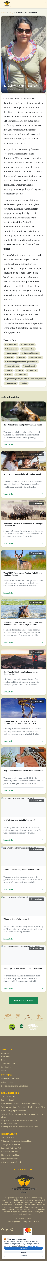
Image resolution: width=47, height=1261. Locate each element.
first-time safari (12, 353)
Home (3, 12)
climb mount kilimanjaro (30, 353)
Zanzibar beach (7, 1100)
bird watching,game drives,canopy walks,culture (22, 362)
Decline (23, 1252)
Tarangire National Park (11, 1144)
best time (10, 357)
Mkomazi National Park (11, 1162)
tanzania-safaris (12, 349)
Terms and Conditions (10, 1079)
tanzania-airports (28, 344)
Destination (6, 1067)
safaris (9, 370)
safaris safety (11, 383)
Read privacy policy (33, 1246)
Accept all (23, 1248)
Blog (11, 12)
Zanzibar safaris (8, 1096)
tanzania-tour (22, 374)
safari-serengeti (36, 357)
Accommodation (8, 1064)
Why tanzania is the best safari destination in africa (23, 1107)
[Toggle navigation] (43, 4)
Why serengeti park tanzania (13, 1111)
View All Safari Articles (23, 1000)
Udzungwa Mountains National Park (16, 1141)
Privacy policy (7, 1082)
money (9, 374)
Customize (23, 1256)
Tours (3, 1071)
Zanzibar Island (7, 1137)
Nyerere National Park (10, 1155)
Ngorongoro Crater (9, 1159)
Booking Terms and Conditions (14, 1086)
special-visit (32, 370)
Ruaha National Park (9, 1151)
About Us (5, 1053)
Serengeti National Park (11, 1148)
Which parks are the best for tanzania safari (19, 1127)
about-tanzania (12, 344)
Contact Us (5, 1056)
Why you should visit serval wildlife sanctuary (20, 1104)
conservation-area (13, 366)
